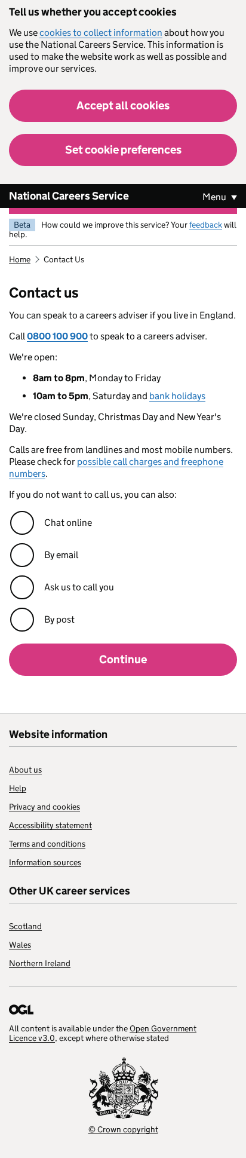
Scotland (25, 926)
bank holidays (177, 396)
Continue (123, 659)
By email (61, 554)
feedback (205, 224)
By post (59, 619)
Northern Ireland (39, 963)
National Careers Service (69, 196)
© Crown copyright (123, 1129)
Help (17, 788)
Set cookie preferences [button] (123, 150)
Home (19, 259)
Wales (20, 944)
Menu (215, 197)
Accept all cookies (123, 105)
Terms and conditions (47, 843)
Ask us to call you (79, 587)
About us (25, 769)
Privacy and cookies (44, 806)
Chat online (68, 522)
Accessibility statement (50, 825)
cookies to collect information (100, 32)
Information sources (45, 862)
